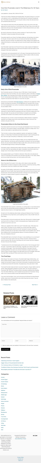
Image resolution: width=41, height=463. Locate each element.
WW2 (2, 427)
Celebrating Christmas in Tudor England (10, 360)
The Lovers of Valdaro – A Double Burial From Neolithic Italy (10, 307)
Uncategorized (4, 418)
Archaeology (4, 383)
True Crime (3, 416)
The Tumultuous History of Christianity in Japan (12, 365)
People (2, 403)
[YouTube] (36, 435)
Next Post (35, 284)
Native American (5, 401)
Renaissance (4, 412)
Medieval (3, 390)
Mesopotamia (4, 392)
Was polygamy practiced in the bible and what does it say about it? (16, 369)
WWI (2, 429)
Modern (3, 397)
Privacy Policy (20, 457)
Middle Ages (4, 394)
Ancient (3, 377)
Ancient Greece (4, 381)
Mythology (3, 399)
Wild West (3, 425)
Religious (3, 410)
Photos (2, 405)
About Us (20, 460)
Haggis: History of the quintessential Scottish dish (12, 362)
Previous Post (7, 284)
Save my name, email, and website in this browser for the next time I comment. (20, 345)
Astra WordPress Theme (20, 438)
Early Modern (4, 388)
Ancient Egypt (4, 379)
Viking (2, 423)
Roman (2, 414)
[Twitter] (33, 435)
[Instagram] (35, 435)
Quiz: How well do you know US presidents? (29, 306)
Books (2, 386)
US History (3, 421)
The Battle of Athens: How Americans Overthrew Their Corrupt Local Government (19, 367)
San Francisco (20, 101)
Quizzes (3, 407)
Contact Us (20, 459)
